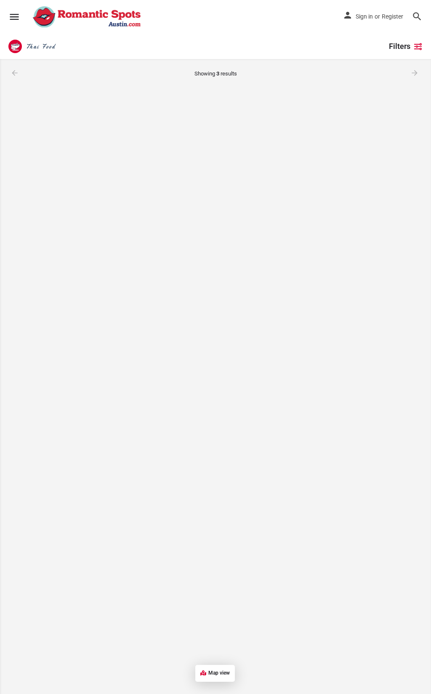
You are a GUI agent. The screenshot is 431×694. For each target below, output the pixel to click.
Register (392, 16)
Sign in (364, 16)
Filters (399, 46)
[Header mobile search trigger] (417, 16)
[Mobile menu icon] (14, 17)
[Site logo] (88, 16)
